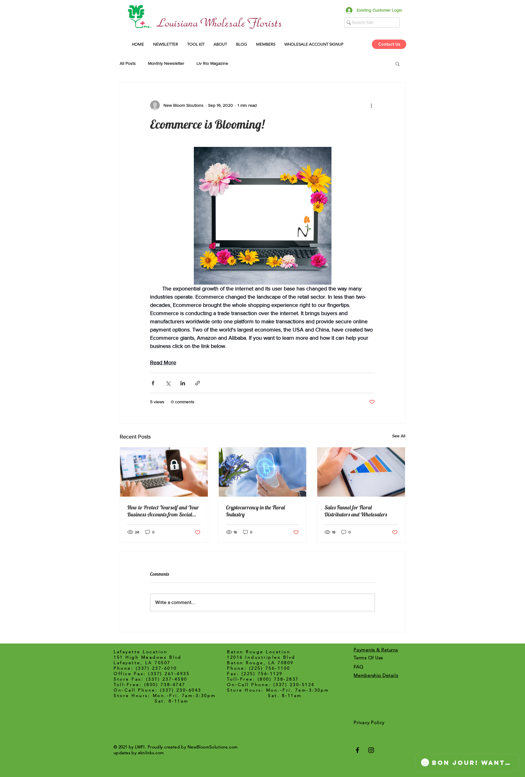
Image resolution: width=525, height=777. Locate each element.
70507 (163, 662)
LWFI (140, 747)
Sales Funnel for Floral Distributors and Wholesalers (355, 511)
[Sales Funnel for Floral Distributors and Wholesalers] (361, 472)
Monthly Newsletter (166, 63)
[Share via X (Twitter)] (168, 383)
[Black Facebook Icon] (357, 750)
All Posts (128, 63)
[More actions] (371, 105)
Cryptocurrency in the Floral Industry (255, 511)
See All (398, 435)
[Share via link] (198, 383)
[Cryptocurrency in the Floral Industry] (263, 472)
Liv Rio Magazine (212, 63)
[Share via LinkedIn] (183, 383)
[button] (314, 44)
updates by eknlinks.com (139, 752)
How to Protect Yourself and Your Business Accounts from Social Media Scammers (163, 511)
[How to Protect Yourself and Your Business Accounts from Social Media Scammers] (164, 472)
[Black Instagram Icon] (371, 750)
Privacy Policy (369, 722)
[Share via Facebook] (153, 383)
